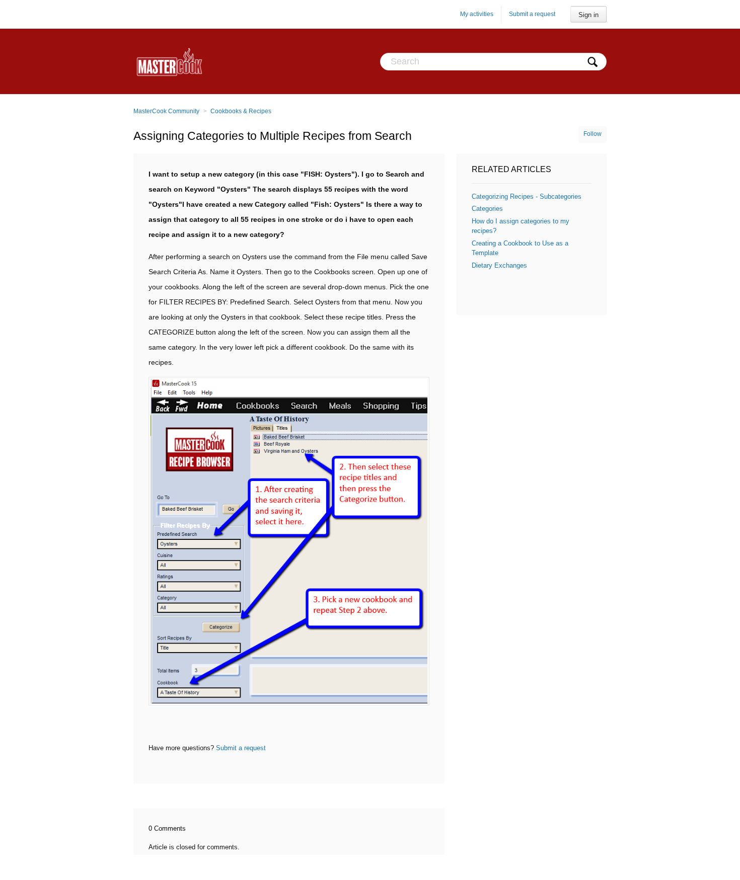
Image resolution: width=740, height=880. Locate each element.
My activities (476, 14)
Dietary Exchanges (499, 265)
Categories (487, 208)
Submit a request (532, 14)
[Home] (169, 61)
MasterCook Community (166, 111)
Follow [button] (592, 133)
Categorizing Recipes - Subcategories (526, 196)
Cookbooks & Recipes (240, 111)
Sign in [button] (588, 15)
